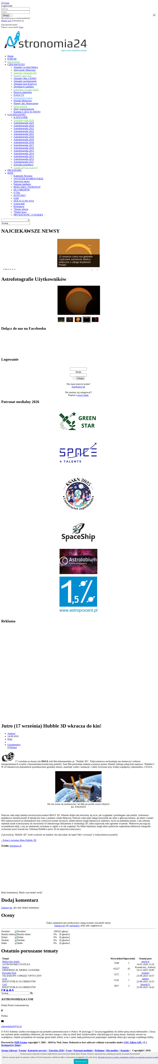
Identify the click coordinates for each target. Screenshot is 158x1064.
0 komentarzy (14, 744)
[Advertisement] (24, 672)
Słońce (5, 967)
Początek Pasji (9, 973)
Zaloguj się (6, 907)
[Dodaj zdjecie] (10, 990)
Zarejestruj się (78, 387)
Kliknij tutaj (6, 20)
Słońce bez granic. (11, 961)
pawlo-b (145, 961)
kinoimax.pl (15, 845)
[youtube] (7, 990)
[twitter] (4, 990)
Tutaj (21, 27)
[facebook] (2, 990)
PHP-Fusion (20, 1042)
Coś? (4, 984)
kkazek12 (145, 984)
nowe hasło (83, 395)
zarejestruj (74, 925)
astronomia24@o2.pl (11, 1026)
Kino (9, 739)
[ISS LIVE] (13, 990)
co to (4, 978)
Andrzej (11, 733)
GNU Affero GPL (133, 1042)
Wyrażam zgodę (81, 1061)
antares (145, 978)
